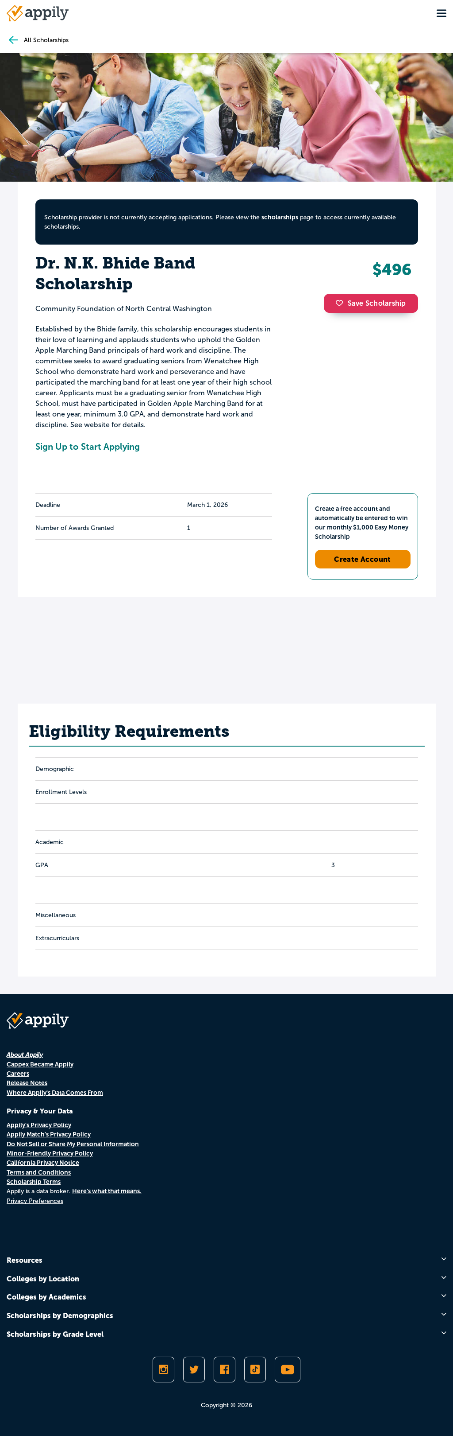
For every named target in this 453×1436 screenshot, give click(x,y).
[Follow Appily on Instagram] (163, 1369)
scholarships (279, 217)
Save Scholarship (377, 303)
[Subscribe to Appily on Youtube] (287, 1369)
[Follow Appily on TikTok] (255, 1369)
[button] (341, 303)
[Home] (38, 13)
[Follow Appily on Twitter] (194, 1369)
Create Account (362, 559)
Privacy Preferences (35, 1201)
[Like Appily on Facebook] (224, 1369)
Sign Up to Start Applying (87, 446)
